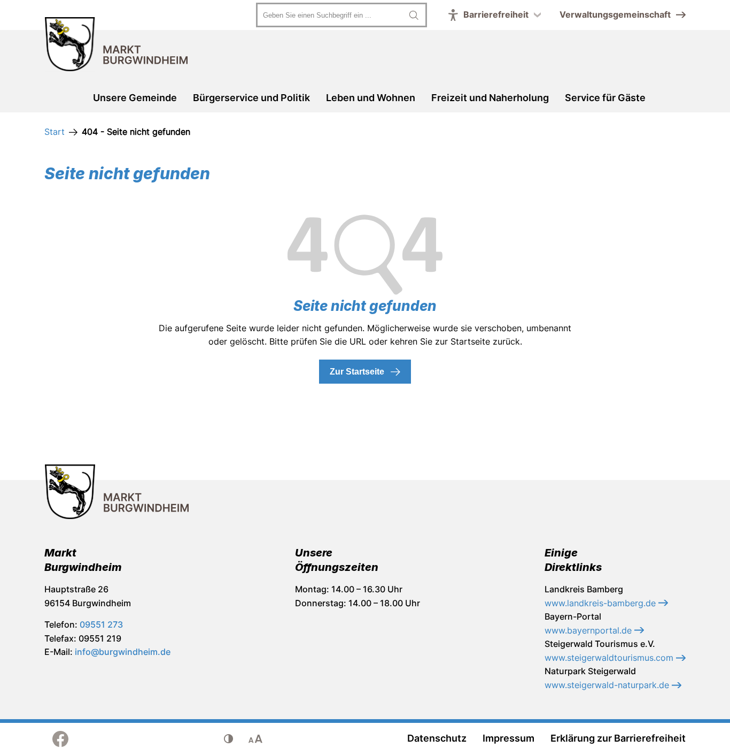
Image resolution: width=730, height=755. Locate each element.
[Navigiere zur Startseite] (116, 46)
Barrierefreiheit (496, 14)
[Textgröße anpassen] (255, 739)
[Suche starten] (413, 15)
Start (54, 131)
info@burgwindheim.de (122, 651)
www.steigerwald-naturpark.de (608, 685)
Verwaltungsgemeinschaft (615, 14)
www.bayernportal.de (589, 630)
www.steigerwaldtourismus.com (610, 657)
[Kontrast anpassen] (228, 739)
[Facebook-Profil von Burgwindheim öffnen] (60, 739)
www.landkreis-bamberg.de (601, 603)
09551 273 (101, 624)
